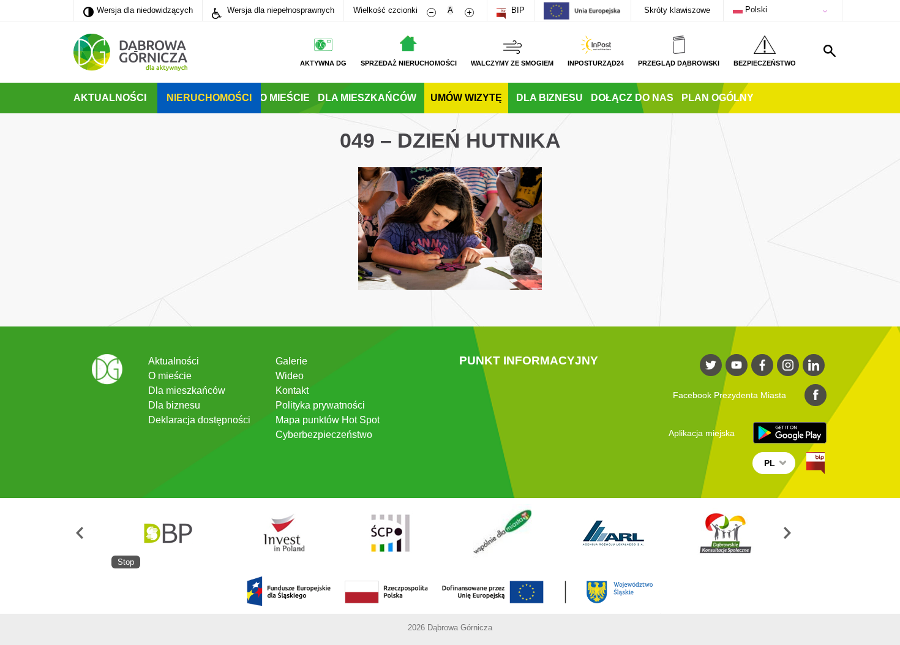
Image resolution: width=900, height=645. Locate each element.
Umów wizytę (466, 97)
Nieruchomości (209, 97)
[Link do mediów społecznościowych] (711, 365)
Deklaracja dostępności (199, 420)
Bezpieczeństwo (764, 63)
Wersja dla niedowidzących (138, 10)
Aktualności (109, 97)
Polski (755, 9)
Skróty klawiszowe (677, 10)
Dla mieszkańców (367, 97)
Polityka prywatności (320, 405)
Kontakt (292, 390)
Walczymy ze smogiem (512, 63)
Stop (126, 562)
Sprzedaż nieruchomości (409, 63)
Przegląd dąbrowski (678, 63)
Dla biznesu (549, 97)
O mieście (285, 97)
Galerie (291, 361)
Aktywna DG (323, 63)
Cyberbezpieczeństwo (324, 434)
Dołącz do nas (632, 97)
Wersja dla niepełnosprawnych (279, 10)
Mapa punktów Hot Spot (328, 420)
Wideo (290, 376)
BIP (517, 10)
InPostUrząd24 (596, 63)
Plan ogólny (717, 97)
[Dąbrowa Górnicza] (130, 52)
